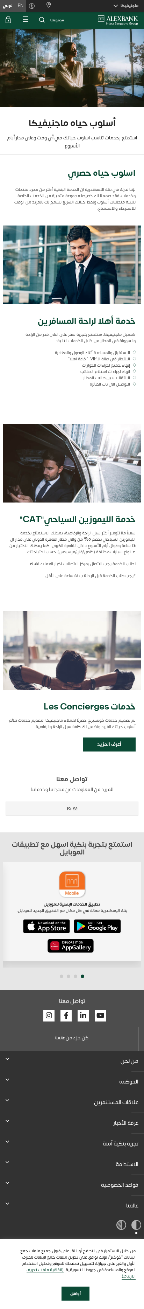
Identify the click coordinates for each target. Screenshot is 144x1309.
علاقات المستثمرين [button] (116, 1102)
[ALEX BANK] (118, 20)
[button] (42, 20)
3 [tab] (68, 976)
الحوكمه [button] (128, 1081)
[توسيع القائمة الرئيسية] (25, 20)
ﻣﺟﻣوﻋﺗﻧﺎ (57, 20)
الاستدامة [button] (127, 1164)
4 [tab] (61, 976)
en (20, 5)
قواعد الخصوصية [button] (119, 1185)
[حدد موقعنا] (45, 6)
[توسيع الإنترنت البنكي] (8, 20)
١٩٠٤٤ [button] (72, 809)
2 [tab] (75, 976)
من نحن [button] (129, 1061)
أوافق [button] (75, 1293)
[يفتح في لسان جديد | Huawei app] (70, 946)
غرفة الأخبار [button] (125, 1123)
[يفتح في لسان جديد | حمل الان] (97, 926)
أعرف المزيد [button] (109, 744)
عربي (7, 5)
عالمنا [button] (132, 1205)
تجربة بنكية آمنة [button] (120, 1143)
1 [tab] (82, 976)
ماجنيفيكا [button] (129, 5)
